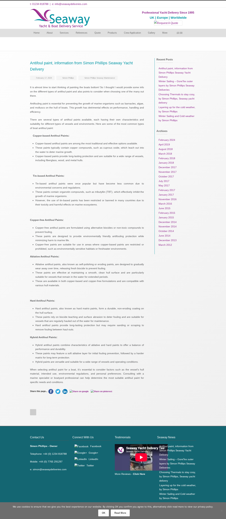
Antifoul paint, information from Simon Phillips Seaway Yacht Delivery (176, 72)
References (81, 32)
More (164, 32)
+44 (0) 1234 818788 (55, 453)
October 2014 (166, 231)
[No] (221, 510)
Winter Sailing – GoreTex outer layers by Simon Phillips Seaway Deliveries (176, 85)
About (50, 32)
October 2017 (166, 176)
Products (112, 32)
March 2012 (165, 244)
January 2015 (166, 217)
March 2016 (165, 203)
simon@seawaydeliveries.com (50, 469)
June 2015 (164, 208)
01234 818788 (40, 3)
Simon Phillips (68, 78)
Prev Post (33, 412)
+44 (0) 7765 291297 (51, 461)
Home (37, 32)
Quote (97, 32)
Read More (120, 513)
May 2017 (164, 185)
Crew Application (132, 32)
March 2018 (165, 153)
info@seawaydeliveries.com (71, 3)
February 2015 (167, 212)
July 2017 (164, 181)
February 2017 (167, 190)
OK (103, 513)
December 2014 (168, 222)
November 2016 (168, 199)
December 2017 (168, 167)
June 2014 (164, 235)
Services (64, 32)
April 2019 (164, 144)
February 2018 (167, 158)
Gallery (151, 32)
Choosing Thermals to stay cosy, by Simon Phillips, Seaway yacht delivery (177, 98)
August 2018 (166, 149)
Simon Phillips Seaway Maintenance (99, 78)
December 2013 (168, 240)
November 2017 (168, 171)
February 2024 (167, 139)
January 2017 (166, 194)
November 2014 (168, 226)
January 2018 (166, 162)
